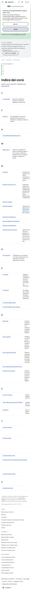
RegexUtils (5, 321)
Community (19, 579)
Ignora (15, 24)
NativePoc (5, 172)
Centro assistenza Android (8, 557)
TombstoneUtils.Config (9, 455)
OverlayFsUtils (6, 255)
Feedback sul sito (18, 581)
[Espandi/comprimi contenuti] (13, 64)
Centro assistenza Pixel (7, 560)
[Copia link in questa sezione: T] (4, 421)
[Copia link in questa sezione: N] (4, 166)
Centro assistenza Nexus (7, 562)
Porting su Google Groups (8, 550)
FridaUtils (5, 116)
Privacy (10, 581)
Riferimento (17, 60)
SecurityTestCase (7, 395)
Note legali (26, 579)
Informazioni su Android (7, 579)
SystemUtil (5, 410)
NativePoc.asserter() (26, 210)
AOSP (2, 60)
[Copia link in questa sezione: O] (4, 250)
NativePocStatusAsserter (9, 225)
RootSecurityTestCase (9, 371)
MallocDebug (6, 150)
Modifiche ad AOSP (20, 34)
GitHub (3, 527)
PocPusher (5, 274)
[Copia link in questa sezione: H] (4, 130)
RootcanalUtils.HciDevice (9, 352)
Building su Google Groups (8, 547)
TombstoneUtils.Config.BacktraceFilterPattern (15, 460)
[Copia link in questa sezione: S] (4, 389)
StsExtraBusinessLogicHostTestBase (13, 402)
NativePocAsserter (8, 206)
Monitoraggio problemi (7, 573)
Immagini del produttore (7, 522)
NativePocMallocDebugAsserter (11, 221)
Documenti (9, 60)
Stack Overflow (5, 570)
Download (4, 517)
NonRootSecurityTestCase (10, 230)
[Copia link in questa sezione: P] (4, 269)
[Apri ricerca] (19, 2)
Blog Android (4, 540)
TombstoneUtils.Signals (9, 474)
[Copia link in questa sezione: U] (4, 482)
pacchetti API (5, 86)
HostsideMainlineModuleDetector (12, 135)
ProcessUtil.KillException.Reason (11, 307)
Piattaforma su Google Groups (9, 545)
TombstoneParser (7, 427)
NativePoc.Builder (7, 202)
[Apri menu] (2, 2)
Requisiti (3, 514)
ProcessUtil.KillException (9, 302)
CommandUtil (6, 99)
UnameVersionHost (8, 488)
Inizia (15, 29)
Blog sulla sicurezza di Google (9, 542)
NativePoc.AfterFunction (9, 184)
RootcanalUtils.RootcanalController (12, 366)
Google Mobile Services (7, 567)
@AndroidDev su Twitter (7, 537)
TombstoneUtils (7, 438)
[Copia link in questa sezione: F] (4, 111)
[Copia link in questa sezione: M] (4, 144)
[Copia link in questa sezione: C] (4, 93)
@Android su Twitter (6, 534)
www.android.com (6, 565)
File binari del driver (6, 525)
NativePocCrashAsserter (9, 217)
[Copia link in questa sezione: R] (4, 315)
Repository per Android (7, 512)
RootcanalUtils (6, 337)
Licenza (4, 581)
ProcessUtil (6, 290)
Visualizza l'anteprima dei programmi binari (12, 520)
